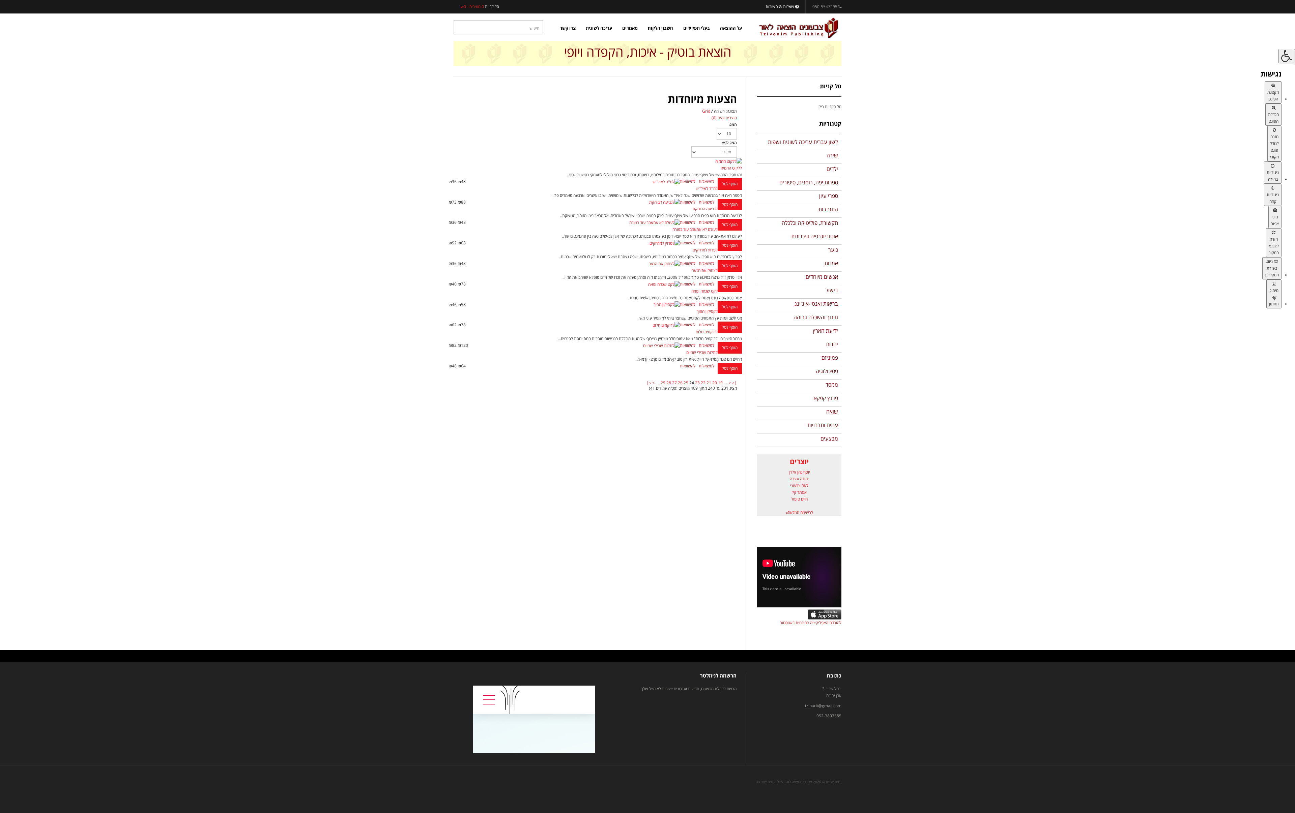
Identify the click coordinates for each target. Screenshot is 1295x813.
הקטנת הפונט (1273, 95)
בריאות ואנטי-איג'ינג (816, 303)
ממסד (832, 384)
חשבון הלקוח (660, 28)
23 (697, 383)
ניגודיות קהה (1273, 198)
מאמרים (630, 28)
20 (714, 383)
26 (680, 383)
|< (734, 383)
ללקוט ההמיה (731, 168)
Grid (706, 111)
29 (663, 383)
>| (648, 383)
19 (720, 383)
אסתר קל (799, 492)
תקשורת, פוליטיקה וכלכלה (810, 223)
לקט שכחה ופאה (704, 291)
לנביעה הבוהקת (705, 209)
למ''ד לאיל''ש (707, 188)
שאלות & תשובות (780, 6)
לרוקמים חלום (707, 332)
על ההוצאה (731, 28)
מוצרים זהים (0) (724, 118)
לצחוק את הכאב (705, 270)
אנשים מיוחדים (822, 276)
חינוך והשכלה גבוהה (816, 317)
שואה (832, 411)
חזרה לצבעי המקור (1274, 245)
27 (674, 383)
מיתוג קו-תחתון (1274, 297)
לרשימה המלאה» (799, 512)
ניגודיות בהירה (1273, 176)
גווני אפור (1275, 220)
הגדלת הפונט (1273, 118)
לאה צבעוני (799, 485)
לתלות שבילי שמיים (702, 352)
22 (703, 383)
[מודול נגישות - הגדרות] (1286, 56)
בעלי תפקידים (696, 28)
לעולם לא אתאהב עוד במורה (695, 229)
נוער (833, 249)
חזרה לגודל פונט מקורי (1274, 147)
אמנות (831, 263)
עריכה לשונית (599, 28)
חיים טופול (799, 499)
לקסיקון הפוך (707, 311)
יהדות (832, 344)
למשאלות (706, 181)
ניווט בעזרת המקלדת (1272, 268)
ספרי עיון (828, 196)
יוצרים (799, 461)
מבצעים (829, 438)
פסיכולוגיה (827, 371)
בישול (832, 290)
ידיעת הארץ (825, 330)
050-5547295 (824, 6)
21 (709, 383)
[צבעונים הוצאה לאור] (798, 28)
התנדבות (828, 209)
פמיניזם (830, 357)
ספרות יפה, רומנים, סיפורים (808, 182)
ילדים (832, 169)
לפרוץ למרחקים (705, 250)
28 (668, 383)
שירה (832, 155)
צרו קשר (568, 28)
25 (686, 383)
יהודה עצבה (799, 479)
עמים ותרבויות (822, 425)
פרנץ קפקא (826, 398)
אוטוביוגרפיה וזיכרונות (814, 236)
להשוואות (687, 181)
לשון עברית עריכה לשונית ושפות (803, 142)
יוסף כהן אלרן (799, 472)
